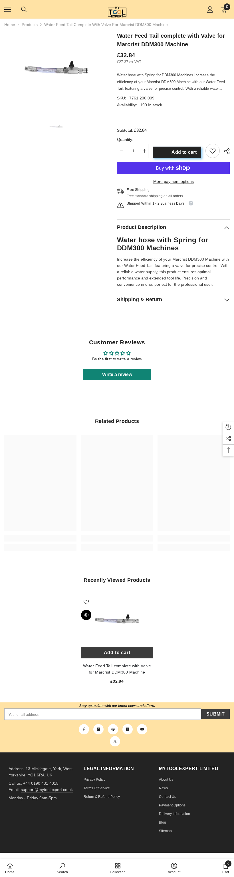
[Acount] (210, 9)
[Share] (225, 151)
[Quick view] (86, 615)
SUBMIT (215, 714)
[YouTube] (142, 729)
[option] (56, 67)
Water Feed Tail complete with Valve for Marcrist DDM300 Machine (117, 619)
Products (30, 24)
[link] (212, 151)
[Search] (24, 9)
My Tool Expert (117, 9)
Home (9, 24)
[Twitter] (115, 741)
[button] (228, 427)
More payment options (173, 181)
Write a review (117, 374)
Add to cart (184, 152)
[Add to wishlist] (86, 602)
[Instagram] (98, 729)
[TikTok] (127, 729)
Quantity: (125, 139)
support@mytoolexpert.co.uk (47, 789)
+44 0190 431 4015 (40, 783)
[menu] (7, 9)
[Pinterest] (113, 729)
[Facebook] (84, 729)
